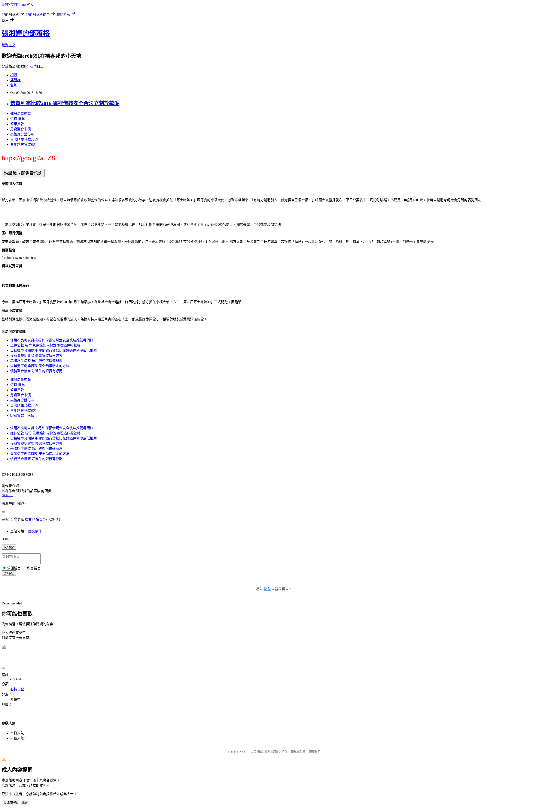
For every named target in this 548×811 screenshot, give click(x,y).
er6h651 (7, 495)
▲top (5, 539)
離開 (24, 802)
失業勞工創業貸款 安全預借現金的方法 (39, 366)
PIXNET (242, 751)
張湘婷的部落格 (26, 33)
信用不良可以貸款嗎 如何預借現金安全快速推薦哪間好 (51, 340)
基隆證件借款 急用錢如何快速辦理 (36, 361)
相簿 (13, 75)
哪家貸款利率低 (22, 415)
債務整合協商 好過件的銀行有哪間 (36, 371)
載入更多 (9, 547)
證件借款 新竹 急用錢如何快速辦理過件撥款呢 (45, 345)
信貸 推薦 (17, 119)
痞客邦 (30, 519)
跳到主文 (8, 45)
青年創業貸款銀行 (24, 144)
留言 (39, 519)
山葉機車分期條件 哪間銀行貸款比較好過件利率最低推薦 (53, 350)
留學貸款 (17, 124)
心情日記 (37, 66)
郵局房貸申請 (20, 113)
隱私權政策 (298, 751)
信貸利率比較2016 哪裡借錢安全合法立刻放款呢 (64, 103)
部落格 (15, 80)
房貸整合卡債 (20, 129)
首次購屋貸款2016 (24, 139)
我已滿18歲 (10, 802)
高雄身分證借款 (22, 134)
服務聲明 (314, 751)
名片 (13, 85)
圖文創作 (35, 531)
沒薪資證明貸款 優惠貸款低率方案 (36, 355)
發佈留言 (9, 573)
